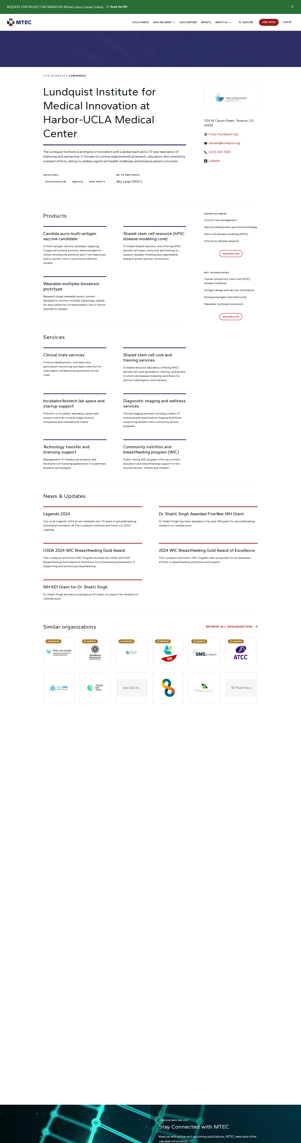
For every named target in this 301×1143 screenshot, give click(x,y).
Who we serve (162, 22)
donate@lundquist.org (224, 143)
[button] (230, 253)
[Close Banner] (292, 6)
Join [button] (269, 22)
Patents (206, 22)
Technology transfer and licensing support (66, 449)
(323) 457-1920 (219, 152)
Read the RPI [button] (118, 6)
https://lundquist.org (223, 134)
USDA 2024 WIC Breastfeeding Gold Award (84, 550)
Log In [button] (287, 22)
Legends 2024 (56, 513)
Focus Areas (140, 22)
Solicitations (188, 22)
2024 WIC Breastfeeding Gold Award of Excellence (207, 550)
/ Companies (64, 75)
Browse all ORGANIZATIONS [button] (229, 626)
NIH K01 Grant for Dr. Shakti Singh (75, 586)
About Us (221, 22)
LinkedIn (214, 161)
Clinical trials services (63, 354)
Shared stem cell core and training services (147, 357)
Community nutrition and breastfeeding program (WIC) (151, 449)
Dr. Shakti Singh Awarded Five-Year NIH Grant (201, 513)
